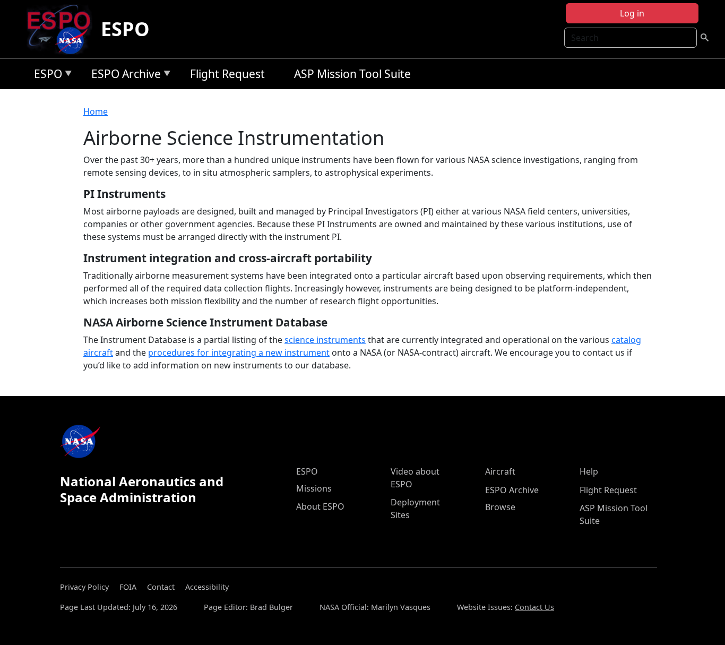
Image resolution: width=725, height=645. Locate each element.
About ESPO (320, 506)
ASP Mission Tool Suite (352, 73)
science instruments (325, 340)
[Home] (63, 29)
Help (589, 471)
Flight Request (227, 73)
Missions (314, 488)
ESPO (125, 29)
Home (95, 111)
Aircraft (500, 471)
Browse (500, 507)
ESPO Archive (123, 75)
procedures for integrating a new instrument (239, 352)
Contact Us (534, 607)
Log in (632, 13)
